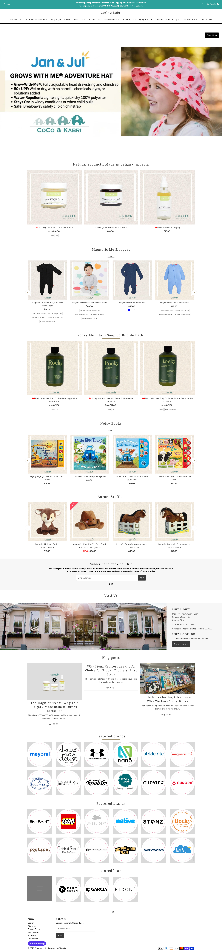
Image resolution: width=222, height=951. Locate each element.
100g (52, 235)
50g (57, 235)
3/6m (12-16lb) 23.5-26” (39, 314)
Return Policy (33, 932)
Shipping (32, 935)
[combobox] (38, 4)
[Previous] (28, 292)
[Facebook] (109, 584)
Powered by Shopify (57, 948)
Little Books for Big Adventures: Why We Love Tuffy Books (167, 699)
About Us (32, 926)
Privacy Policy (34, 929)
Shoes (158, 19)
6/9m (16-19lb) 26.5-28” (55, 314)
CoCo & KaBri (111, 13)
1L (57, 409)
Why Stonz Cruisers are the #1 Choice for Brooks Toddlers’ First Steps (111, 670)
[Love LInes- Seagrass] (135, 310)
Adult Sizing (172, 19)
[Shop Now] (111, 91)
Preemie (82, 310)
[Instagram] (112, 584)
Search (31, 923)
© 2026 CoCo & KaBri (37, 948)
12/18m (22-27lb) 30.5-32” (55, 317)
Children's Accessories (35, 19)
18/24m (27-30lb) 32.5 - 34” (47, 321)
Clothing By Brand (142, 19)
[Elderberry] (132, 310)
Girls (91, 19)
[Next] (194, 292)
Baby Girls (79, 19)
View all (111, 256)
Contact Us (33, 938)
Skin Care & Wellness (108, 19)
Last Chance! (206, 19)
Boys (66, 19)
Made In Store (189, 19)
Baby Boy (55, 19)
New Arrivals (15, 19)
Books (126, 19)
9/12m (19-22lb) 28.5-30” (39, 317)
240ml (53, 409)
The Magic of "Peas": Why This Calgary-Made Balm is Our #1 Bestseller (54, 707)
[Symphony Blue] (129, 310)
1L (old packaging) (170, 409)
